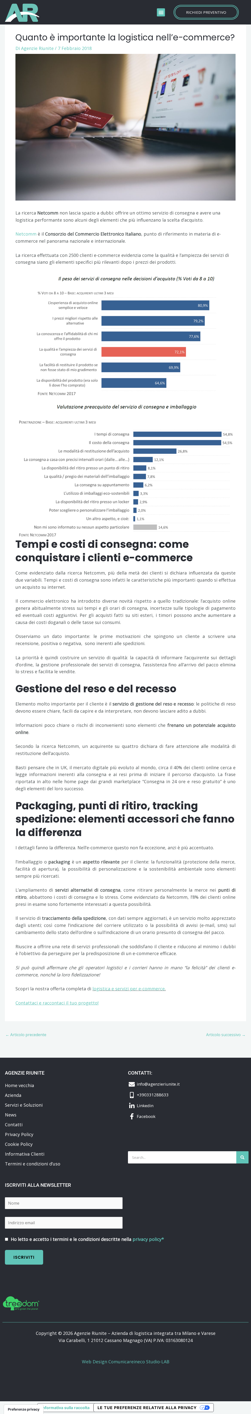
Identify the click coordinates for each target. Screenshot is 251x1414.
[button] (161, 12)
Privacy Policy (19, 1134)
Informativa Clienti (24, 1154)
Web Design (95, 1362)
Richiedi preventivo (206, 12)
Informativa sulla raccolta (65, 1407)
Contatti (14, 1124)
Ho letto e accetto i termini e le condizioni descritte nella (87, 1239)
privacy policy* (148, 1239)
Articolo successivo (226, 1034)
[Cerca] (242, 1157)
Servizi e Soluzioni (24, 1105)
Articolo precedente (25, 1034)
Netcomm (26, 234)
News (10, 1115)
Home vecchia (19, 1085)
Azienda (13, 1095)
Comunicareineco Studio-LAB (138, 1362)
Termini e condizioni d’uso (32, 1164)
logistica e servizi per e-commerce (128, 989)
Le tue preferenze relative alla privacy (147, 1407)
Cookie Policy (19, 1144)
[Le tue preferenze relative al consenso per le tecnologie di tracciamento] (23, 1409)
